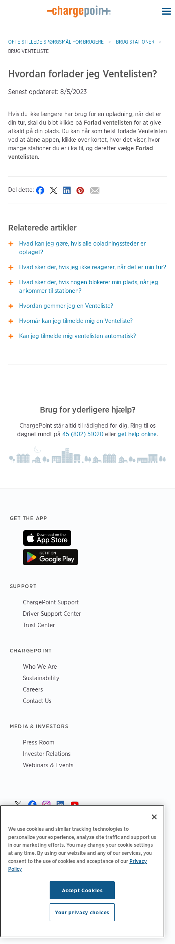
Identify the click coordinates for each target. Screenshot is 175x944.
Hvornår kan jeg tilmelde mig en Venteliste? (76, 321)
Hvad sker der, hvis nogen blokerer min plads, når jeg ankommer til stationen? (88, 286)
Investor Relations (47, 753)
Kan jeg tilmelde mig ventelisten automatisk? (77, 336)
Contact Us (37, 701)
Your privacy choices (82, 912)
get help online (137, 434)
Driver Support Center (52, 613)
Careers (33, 689)
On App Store (47, 538)
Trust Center (39, 625)
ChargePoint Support (51, 602)
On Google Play (50, 557)
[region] (82, 871)
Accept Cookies (82, 890)
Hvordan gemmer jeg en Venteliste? (66, 306)
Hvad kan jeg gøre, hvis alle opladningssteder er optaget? (82, 248)
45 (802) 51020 (82, 434)
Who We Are (40, 666)
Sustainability (41, 678)
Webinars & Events (48, 765)
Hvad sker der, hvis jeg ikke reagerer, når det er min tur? (92, 267)
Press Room (39, 742)
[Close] (154, 817)
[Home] (79, 11)
